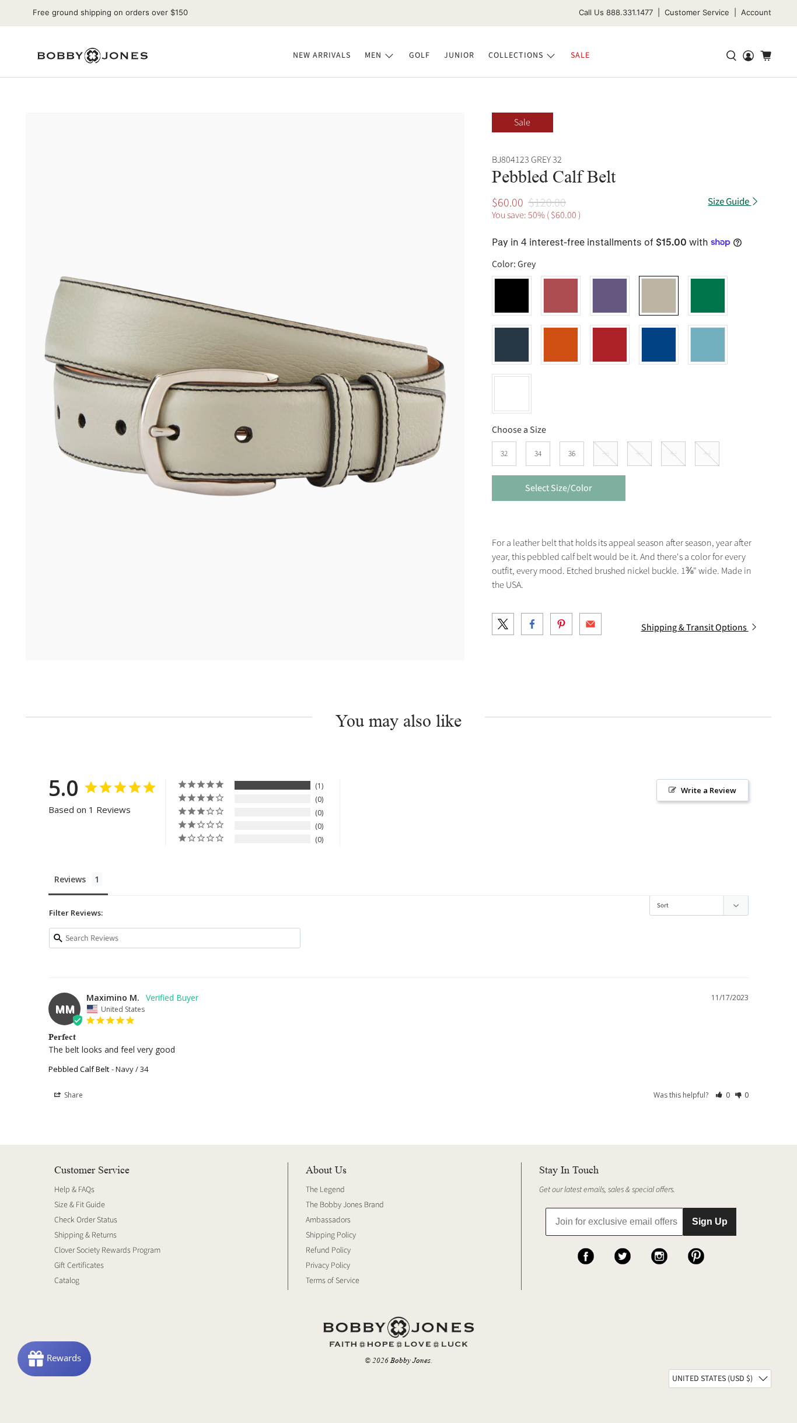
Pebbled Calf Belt (78, 1069)
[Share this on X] (503, 624)
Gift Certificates (79, 1265)
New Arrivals (322, 55)
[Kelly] (708, 296)
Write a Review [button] (708, 790)
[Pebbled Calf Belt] (245, 387)
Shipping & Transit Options (695, 627)
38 (605, 453)
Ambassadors (328, 1220)
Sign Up (710, 1221)
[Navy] (512, 344)
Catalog (66, 1281)
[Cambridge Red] (561, 296)
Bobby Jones (410, 1360)
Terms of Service (332, 1281)
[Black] (512, 296)
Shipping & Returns (85, 1235)
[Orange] (561, 344)
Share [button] (72, 1095)
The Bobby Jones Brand (345, 1205)
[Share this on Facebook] (532, 624)
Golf (419, 55)
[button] (722, 1095)
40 (639, 453)
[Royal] (659, 344)
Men (373, 55)
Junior (459, 55)
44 (707, 453)
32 (504, 453)
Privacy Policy (328, 1265)
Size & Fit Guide (79, 1205)
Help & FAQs (74, 1190)
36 (571, 453)
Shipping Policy (331, 1235)
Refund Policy (328, 1250)
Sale (580, 55)
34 (537, 453)
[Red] (610, 344)
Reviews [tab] (70, 879)
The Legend (325, 1190)
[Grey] (659, 296)
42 (673, 453)
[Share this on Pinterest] (561, 624)
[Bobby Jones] (92, 56)
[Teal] (708, 344)
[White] (512, 393)
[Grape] (610, 296)
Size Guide (729, 202)
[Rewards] (54, 1358)
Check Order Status (85, 1220)
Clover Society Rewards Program (107, 1250)
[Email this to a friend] (590, 624)
